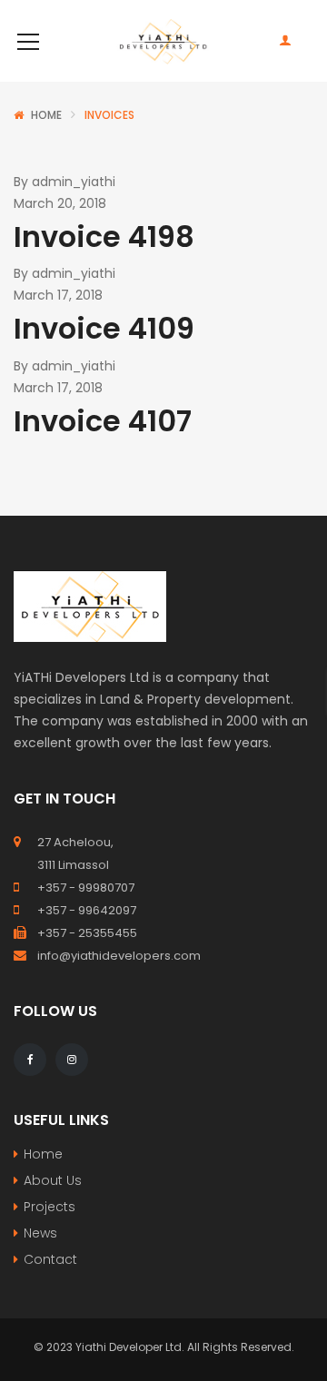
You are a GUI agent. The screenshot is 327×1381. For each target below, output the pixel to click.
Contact (50, 1259)
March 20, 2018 (60, 203)
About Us (53, 1180)
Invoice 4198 (104, 236)
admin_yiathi (73, 182)
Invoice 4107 (103, 420)
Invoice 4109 (104, 328)
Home (46, 115)
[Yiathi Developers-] (163, 41)
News (40, 1233)
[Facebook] (30, 1059)
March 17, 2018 (58, 295)
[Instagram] (71, 1059)
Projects (49, 1207)
